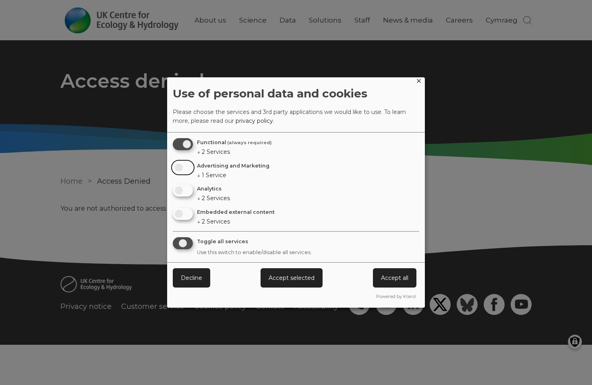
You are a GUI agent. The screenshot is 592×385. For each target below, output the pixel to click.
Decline (191, 278)
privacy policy (254, 120)
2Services (213, 151)
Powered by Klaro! (396, 296)
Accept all (394, 278)
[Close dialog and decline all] (419, 82)
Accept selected (292, 278)
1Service (211, 175)
